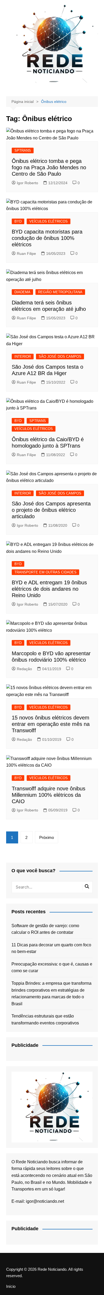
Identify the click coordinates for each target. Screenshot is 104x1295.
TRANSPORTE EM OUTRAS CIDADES (45, 572)
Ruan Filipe (26, 253)
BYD (18, 221)
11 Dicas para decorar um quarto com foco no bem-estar (51, 948)
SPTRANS (22, 150)
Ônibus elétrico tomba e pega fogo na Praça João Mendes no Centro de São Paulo (49, 167)
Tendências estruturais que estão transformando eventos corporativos (45, 1019)
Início (10, 1286)
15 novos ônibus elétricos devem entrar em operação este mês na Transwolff (51, 724)
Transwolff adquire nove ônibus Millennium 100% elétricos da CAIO (48, 795)
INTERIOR (22, 357)
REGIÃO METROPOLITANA (60, 292)
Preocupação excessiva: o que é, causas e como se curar (51, 967)
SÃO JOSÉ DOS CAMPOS (60, 357)
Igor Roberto (27, 183)
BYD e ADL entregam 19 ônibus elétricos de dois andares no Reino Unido (49, 589)
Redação (24, 669)
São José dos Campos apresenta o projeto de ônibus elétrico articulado (51, 510)
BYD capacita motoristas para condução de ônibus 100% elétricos (47, 238)
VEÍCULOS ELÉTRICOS (48, 221)
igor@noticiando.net (45, 1201)
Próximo (46, 837)
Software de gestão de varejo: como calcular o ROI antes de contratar (45, 929)
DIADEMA (22, 292)
